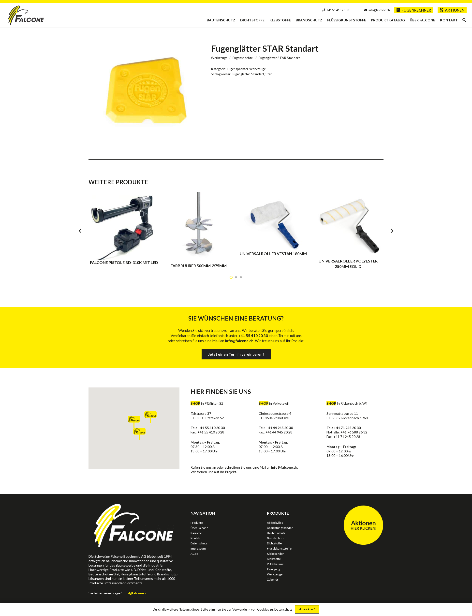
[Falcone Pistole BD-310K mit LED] (124, 230)
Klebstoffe (274, 559)
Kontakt (196, 538)
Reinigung (273, 569)
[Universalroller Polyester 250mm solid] (348, 230)
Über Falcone (199, 528)
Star (269, 74)
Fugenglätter (241, 74)
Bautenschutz (276, 533)
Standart (257, 74)
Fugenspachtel (243, 58)
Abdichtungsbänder (280, 528)
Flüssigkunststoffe (279, 548)
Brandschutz (275, 538)
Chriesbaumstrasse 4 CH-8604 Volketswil (275, 415)
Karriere (196, 533)
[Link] (26, 15)
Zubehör (272, 579)
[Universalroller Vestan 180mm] (273, 230)
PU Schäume (275, 564)
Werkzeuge (219, 58)
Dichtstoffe (274, 543)
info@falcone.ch (284, 467)
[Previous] (80, 230)
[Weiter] (391, 230)
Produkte (197, 522)
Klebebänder (275, 553)
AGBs (194, 553)
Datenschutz (199, 543)
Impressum (198, 548)
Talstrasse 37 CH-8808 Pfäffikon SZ (207, 415)
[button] (464, 20)
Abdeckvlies (275, 522)
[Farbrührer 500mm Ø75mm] (198, 230)
